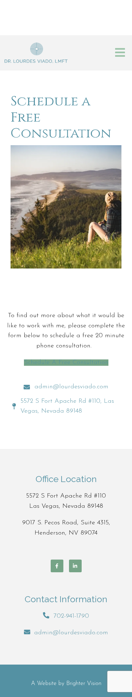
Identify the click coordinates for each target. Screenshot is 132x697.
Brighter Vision (83, 683)
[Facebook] (57, 566)
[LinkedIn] (75, 566)
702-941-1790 (71, 616)
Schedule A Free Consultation (66, 362)
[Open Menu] (120, 53)
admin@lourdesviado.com (71, 633)
